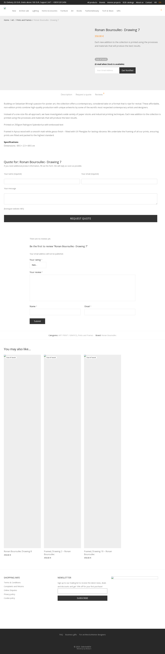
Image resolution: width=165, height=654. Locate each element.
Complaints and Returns (14, 586)
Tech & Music (108, 11)
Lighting (35, 11)
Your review (36, 272)
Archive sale (24, 11)
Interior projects (114, 2)
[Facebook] (80, 641)
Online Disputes (10, 590)
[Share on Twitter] (99, 81)
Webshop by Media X (84, 649)
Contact (149, 2)
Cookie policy (9, 598)
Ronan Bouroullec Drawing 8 (18, 551)
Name (33, 306)
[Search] (150, 10)
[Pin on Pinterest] (103, 81)
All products (92, 2)
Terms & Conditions (12, 582)
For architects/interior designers (92, 634)
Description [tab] (66, 94)
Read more (7, 555)
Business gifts (71, 634)
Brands (102, 2)
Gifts (119, 11)
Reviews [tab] (99, 94)
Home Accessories (49, 11)
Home (6, 20)
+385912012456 (59, 2)
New (14, 11)
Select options (49, 558)
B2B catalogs (128, 2)
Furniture (64, 11)
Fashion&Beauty (92, 11)
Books (79, 11)
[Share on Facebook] (96, 81)
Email (88, 306)
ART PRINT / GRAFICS (68, 335)
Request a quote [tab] (83, 94)
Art (72, 11)
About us (139, 2)
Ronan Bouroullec (108, 335)
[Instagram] (84, 641)
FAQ (61, 634)
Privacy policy (9, 594)
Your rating (36, 259)
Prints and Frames (24, 20)
